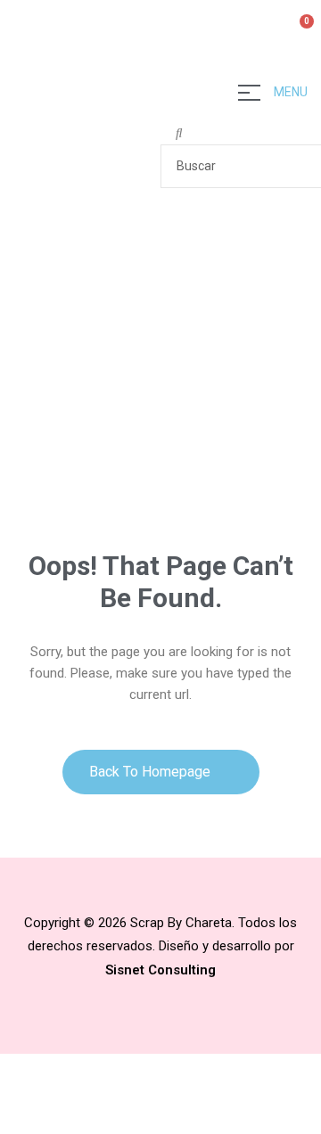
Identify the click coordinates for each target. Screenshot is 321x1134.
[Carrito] (299, 31)
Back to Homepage (151, 771)
